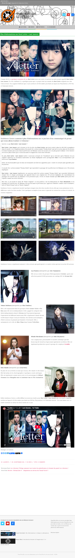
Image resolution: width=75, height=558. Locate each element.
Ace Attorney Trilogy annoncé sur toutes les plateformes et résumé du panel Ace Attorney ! (39, 468)
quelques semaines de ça (19, 79)
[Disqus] (37, 492)
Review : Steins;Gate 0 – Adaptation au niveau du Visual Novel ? (28, 470)
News (30, 462)
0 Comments (41, 462)
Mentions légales (55, 532)
